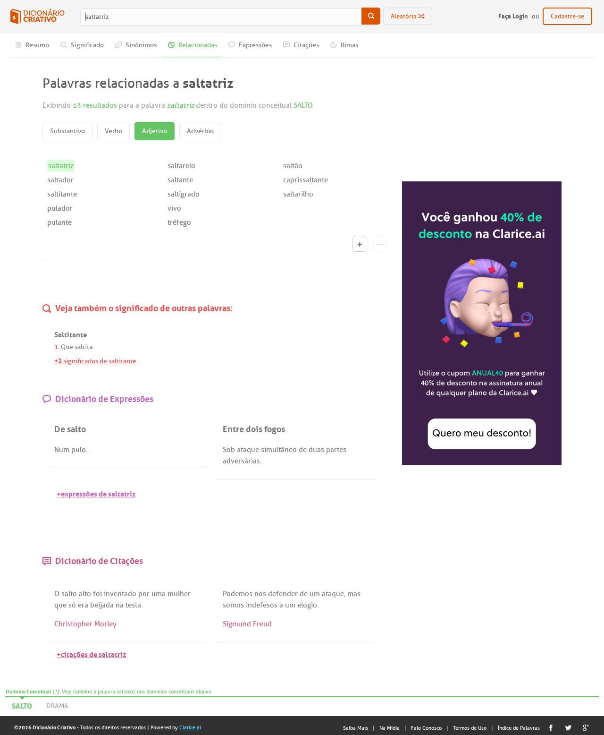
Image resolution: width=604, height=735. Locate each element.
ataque (248, 449)
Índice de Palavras (519, 728)
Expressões (254, 45)
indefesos (261, 605)
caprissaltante (305, 180)
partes (336, 449)
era (83, 605)
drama (57, 706)
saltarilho (298, 194)
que (60, 605)
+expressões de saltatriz (96, 493)
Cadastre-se (567, 16)
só (72, 605)
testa (133, 605)
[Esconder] (379, 244)
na (120, 605)
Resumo (36, 45)
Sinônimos (140, 45)
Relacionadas (197, 45)
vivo (174, 208)
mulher (179, 593)
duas (316, 449)
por (144, 593)
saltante (180, 180)
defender (283, 593)
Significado (86, 45)
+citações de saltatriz (91, 653)
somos (233, 605)
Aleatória (404, 16)
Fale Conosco (426, 728)
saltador (60, 180)
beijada (102, 605)
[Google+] (586, 728)
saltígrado (184, 194)
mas (354, 593)
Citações (305, 45)
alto (85, 593)
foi (97, 593)
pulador (60, 208)
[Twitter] (568, 728)
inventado (120, 593)
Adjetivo (154, 131)
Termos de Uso (470, 728)
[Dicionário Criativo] (37, 16)
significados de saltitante (95, 361)
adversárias (241, 461)
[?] (56, 691)
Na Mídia (389, 728)
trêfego (179, 222)
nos (260, 593)
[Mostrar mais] (359, 244)
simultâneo (279, 449)
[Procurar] (370, 16)
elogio (307, 605)
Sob (229, 449)
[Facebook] (551, 728)
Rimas (348, 45)
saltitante (62, 194)
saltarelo (181, 166)
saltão (292, 166)
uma (158, 593)
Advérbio (200, 131)
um (315, 593)
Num (61, 449)
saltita (83, 347)
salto (69, 593)
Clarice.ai (190, 727)
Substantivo (67, 131)
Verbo (113, 131)
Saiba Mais (355, 728)
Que (67, 347)
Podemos (237, 593)
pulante (59, 222)
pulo (78, 449)
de (303, 449)
